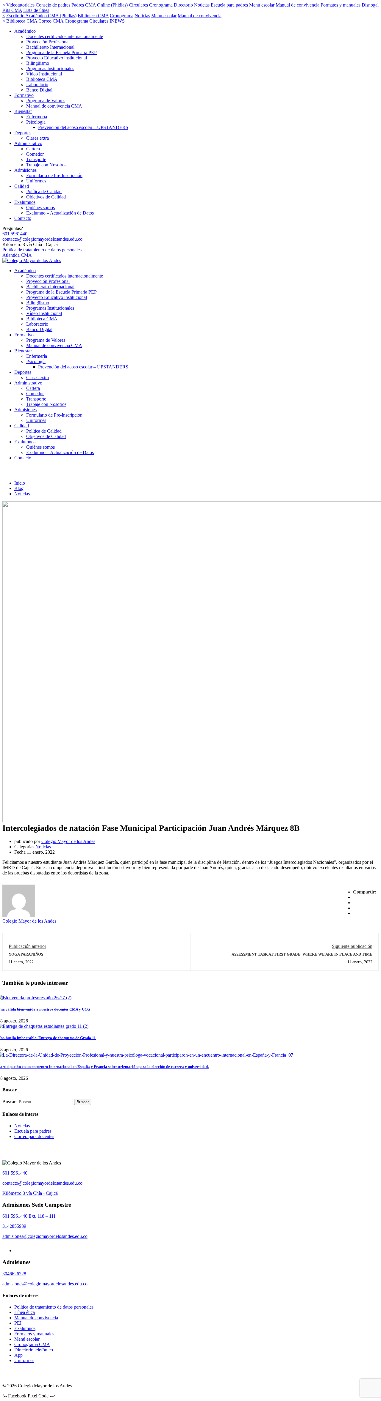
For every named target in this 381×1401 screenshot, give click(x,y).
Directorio (183, 4)
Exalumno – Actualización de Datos (60, 212)
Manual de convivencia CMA (54, 105)
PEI (17, 1323)
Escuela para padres (229, 4)
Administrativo (28, 143)
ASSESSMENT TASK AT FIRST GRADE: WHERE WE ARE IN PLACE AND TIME (302, 954)
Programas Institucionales (50, 68)
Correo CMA (50, 20)
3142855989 (14, 1226)
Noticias (202, 4)
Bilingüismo (37, 63)
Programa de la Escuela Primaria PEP (61, 52)
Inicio (19, 483)
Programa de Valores (45, 100)
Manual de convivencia (297, 4)
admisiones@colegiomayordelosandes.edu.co (45, 1236)
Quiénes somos (40, 207)
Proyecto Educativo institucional (56, 57)
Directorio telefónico (33, 1349)
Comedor (35, 154)
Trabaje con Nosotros (46, 164)
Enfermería (36, 116)
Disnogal (370, 4)
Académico (25, 31)
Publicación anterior (27, 946)
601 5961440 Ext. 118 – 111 (29, 1216)
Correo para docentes (34, 1136)
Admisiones (25, 170)
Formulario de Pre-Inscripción (54, 175)
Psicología (36, 122)
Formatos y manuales (340, 4)
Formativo (24, 95)
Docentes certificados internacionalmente (64, 36)
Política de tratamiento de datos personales (42, 249)
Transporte (36, 159)
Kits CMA (12, 10)
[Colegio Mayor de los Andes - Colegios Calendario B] (31, 260)
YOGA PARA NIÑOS (26, 954)
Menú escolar (261, 4)
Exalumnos (24, 202)
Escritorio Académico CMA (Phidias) (41, 15)
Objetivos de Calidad (46, 196)
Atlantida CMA (17, 255)
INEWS (117, 20)
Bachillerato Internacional (50, 47)
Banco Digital (39, 89)
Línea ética (24, 1312)
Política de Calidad (44, 191)
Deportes (22, 132)
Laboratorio (37, 84)
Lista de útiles (36, 10)
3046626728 (14, 1273)
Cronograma (161, 4)
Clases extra (37, 138)
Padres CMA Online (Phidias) (99, 4)
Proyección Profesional (48, 41)
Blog (19, 488)
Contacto (22, 218)
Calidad (21, 186)
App (18, 1355)
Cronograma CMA (32, 1344)
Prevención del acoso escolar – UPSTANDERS (83, 127)
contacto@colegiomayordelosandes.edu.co (42, 239)
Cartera (33, 148)
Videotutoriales (20, 4)
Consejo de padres (53, 4)
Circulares (138, 4)
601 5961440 (14, 233)
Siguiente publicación (352, 946)
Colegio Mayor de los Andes (68, 841)
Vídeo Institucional (44, 73)
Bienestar (23, 111)
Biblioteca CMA (93, 15)
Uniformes (36, 180)
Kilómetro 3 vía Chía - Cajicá (30, 1193)
